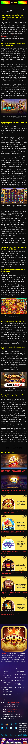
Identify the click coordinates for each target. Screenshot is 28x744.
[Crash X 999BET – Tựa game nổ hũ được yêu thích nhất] (14, 543)
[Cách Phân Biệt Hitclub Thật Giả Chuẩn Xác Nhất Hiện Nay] (14, 482)
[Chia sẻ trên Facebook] (10, 448)
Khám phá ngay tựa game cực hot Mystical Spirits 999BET (11, 613)
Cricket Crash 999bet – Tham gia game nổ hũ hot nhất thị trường (13, 532)
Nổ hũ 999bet (12, 8)
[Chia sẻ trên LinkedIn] (20, 448)
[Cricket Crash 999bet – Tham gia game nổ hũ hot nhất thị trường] (14, 522)
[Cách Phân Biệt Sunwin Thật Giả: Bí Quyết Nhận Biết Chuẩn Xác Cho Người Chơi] (14, 461)
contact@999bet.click (13, 709)
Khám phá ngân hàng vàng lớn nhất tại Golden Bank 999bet (13, 511)
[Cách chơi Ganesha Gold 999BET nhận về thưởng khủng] (14, 583)
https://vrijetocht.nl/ (14, 702)
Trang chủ (4, 8)
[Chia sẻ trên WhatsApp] (7, 448)
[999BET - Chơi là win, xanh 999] (14, 3)
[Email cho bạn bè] (15, 448)
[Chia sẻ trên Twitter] (12, 448)
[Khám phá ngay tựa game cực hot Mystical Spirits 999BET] (14, 604)
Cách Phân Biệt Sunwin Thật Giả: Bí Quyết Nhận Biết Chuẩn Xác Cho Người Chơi (14, 470)
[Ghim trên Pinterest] (18, 448)
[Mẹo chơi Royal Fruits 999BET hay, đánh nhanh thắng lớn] (14, 563)
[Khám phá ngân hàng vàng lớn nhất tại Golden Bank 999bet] (14, 502)
